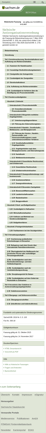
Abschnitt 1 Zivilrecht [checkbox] (15, 101)
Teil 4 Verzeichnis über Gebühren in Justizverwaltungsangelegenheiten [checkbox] (18, 286)
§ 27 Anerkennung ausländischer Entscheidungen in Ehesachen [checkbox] (19, 240)
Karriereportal (19, 430)
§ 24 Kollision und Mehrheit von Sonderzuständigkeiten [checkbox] (22, 218)
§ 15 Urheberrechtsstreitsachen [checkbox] (24, 170)
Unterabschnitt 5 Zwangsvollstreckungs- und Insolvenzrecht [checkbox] (26, 175)
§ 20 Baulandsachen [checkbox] (19, 198)
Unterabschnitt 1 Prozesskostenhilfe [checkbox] (23, 105)
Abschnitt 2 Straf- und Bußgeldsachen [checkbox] (21, 205)
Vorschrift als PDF (11, 352)
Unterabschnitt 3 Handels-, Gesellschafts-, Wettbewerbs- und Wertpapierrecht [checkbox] (25, 128)
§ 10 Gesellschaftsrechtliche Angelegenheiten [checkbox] (22, 144)
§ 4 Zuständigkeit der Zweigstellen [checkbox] (20, 78)
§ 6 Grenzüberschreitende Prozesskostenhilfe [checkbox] (22, 110)
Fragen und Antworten (13, 368)
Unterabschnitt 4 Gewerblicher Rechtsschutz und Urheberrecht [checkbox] (26, 162)
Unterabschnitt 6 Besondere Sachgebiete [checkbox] (25, 187)
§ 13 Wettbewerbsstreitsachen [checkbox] (23, 158)
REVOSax (31, 12)
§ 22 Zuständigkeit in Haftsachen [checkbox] (22, 209)
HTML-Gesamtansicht (13, 348)
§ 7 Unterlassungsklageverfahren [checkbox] (24, 120)
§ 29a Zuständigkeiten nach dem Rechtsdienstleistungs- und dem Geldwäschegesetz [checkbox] (19, 262)
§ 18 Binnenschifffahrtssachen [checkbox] (23, 191)
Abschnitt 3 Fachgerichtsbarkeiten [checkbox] (20, 227)
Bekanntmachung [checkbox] (11, 50)
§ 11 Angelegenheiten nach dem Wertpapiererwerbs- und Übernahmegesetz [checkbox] (28, 150)
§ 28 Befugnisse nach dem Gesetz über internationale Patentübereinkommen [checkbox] (22, 246)
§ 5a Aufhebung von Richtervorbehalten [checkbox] (22, 86)
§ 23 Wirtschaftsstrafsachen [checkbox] (20, 213)
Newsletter (6, 430)
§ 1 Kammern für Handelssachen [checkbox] (19, 66)
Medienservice (7, 418)
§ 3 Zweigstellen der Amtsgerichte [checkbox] (20, 74)
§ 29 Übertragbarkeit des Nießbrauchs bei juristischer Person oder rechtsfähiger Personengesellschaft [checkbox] (23, 254)
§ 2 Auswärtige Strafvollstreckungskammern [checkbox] (24, 70)
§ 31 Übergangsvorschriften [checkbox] (17, 300)
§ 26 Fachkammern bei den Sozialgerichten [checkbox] (26, 230)
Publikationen (23, 418)
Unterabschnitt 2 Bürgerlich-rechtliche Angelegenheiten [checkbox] (24, 116)
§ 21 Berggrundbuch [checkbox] (20, 201)
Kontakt (15, 395)
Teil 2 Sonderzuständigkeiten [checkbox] (15, 97)
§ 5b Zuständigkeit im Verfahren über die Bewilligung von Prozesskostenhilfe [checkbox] (22, 92)
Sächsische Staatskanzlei (13, 407)
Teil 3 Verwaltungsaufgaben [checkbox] (15, 235)
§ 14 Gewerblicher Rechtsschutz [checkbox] (24, 167)
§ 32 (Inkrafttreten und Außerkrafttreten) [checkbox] (22, 304)
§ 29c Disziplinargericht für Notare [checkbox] (20, 274)
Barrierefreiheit (10, 371)
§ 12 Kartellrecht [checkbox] (18, 154)
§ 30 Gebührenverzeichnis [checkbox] (17, 291)
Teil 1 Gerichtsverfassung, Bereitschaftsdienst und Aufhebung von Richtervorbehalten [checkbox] (24, 60)
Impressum (27, 395)
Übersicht (5, 395)
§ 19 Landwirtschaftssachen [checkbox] (22, 194)
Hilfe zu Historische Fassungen (16, 364)
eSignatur (39, 395)
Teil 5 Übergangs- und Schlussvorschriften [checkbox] (21, 295)
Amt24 (35, 418)
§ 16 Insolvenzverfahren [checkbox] (21, 180)
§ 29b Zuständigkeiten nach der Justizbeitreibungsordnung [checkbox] (19, 269)
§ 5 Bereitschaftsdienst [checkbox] (16, 82)
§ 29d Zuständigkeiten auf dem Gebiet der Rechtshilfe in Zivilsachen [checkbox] (23, 279)
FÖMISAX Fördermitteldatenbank (16, 424)
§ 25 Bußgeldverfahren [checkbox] (18, 222)
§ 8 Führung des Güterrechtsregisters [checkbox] (26, 124)
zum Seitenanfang (11, 386)
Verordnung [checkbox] (9, 55)
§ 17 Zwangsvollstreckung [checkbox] (22, 183)
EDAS (31, 430)
